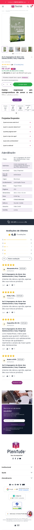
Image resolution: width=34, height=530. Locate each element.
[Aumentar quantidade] (11, 84)
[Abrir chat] (30, 513)
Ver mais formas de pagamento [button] (10, 80)
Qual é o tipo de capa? (10, 136)
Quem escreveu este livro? (11, 122)
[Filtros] (4, 259)
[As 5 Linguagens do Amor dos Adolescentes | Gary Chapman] (11, 49)
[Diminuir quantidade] (3, 84)
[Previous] (5, 2)
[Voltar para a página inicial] (17, 6)
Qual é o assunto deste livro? (11, 127)
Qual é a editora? (8, 145)
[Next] (28, 2)
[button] (7, 6)
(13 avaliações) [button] (18, 64)
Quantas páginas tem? (9, 131)
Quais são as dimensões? (10, 141)
